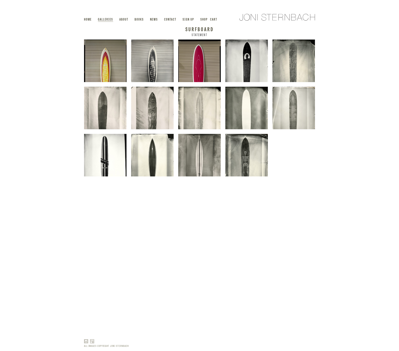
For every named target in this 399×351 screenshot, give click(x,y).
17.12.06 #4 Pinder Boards (293, 249)
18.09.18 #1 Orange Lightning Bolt (152, 249)
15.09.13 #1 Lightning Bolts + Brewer (105, 296)
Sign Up (188, 19)
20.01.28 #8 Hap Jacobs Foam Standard (105, 155)
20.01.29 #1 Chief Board (246, 61)
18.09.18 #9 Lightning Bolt (246, 249)
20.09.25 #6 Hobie (293, 202)
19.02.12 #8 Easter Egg (246, 108)
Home (88, 19)
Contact (170, 19)
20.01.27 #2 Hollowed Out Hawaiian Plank (293, 108)
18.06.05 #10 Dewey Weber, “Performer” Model (152, 202)
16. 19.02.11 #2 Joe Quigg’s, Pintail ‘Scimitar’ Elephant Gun (105, 202)
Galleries (105, 19)
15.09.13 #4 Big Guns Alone (152, 296)
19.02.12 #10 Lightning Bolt (152, 155)
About (123, 19)
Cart (213, 19)
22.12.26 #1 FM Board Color (199, 61)
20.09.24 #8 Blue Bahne (246, 202)
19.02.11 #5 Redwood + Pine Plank (293, 61)
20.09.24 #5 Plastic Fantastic (105, 249)
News (154, 19)
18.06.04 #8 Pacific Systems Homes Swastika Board (105, 108)
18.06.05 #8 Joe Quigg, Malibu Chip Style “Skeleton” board (246, 155)
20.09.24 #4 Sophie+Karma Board (199, 249)
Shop (204, 19)
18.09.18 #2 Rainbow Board (199, 296)
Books (139, 19)
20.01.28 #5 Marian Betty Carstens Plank (293, 155)
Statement (199, 34)
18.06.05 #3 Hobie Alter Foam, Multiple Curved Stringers (199, 108)
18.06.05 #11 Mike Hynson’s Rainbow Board (199, 202)
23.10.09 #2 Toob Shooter (105, 61)
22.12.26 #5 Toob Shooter (152, 61)
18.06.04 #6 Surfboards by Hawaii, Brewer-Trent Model (199, 155)
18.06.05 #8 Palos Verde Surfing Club (152, 108)
